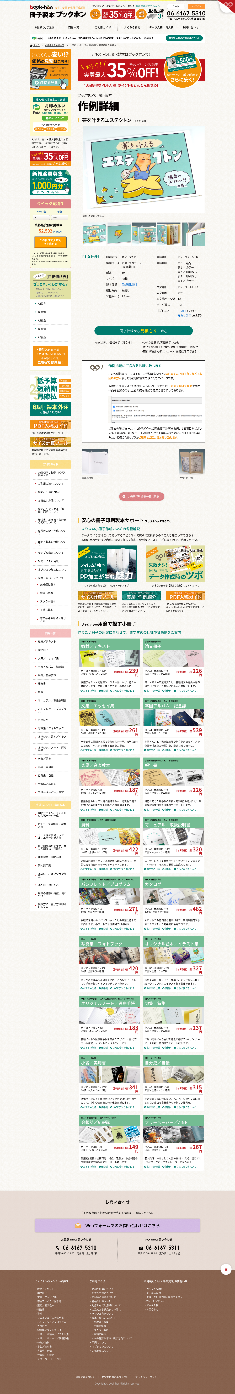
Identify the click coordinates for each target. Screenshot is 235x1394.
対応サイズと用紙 (48, 561)
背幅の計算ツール (101, 1301)
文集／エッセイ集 (48, 658)
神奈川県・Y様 (186, 477)
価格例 (104, 691)
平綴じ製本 (46, 609)
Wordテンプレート (156, 1301)
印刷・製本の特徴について (52, 543)
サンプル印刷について (51, 552)
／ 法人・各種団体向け (170, 701)
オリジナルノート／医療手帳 (52, 749)
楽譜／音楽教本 (47, 675)
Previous (88, 171)
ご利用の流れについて (51, 483)
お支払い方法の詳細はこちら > (184, 38)
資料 (40, 692)
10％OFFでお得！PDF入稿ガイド (52, 473)
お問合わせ (152, 1309)
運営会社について (85, 1377)
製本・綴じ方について (51, 578)
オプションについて (103, 1346)
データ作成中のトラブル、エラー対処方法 (51, 836)
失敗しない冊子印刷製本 (50, 805)
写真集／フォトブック (51, 728)
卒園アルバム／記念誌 (51, 666)
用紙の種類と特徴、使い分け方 (52, 894)
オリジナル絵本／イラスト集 (52, 738)
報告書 (42, 683)
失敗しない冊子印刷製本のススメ (164, 1297)
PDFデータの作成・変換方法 (52, 825)
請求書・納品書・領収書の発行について (52, 521)
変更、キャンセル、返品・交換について (51, 510)
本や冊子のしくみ (48, 885)
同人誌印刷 (44, 865)
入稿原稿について (101, 1351)
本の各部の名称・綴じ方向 (53, 619)
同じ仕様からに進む (144, 330)
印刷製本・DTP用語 (49, 857)
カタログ (43, 720)
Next (199, 171)
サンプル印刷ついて (103, 1313)
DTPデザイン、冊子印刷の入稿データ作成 (52, 814)
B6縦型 (42, 329)
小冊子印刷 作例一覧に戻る (143, 496)
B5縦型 (42, 312)
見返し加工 (184, 315)
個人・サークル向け (89, 939)
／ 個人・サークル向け (125, 879)
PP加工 (182, 311)
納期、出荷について (49, 492)
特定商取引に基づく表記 (115, 1377)
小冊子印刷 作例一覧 (54, 45)
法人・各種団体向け (153, 879)
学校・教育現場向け (89, 641)
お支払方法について (103, 1293)
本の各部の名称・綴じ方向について (113, 1338)
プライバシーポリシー (147, 1377)
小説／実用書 (46, 767)
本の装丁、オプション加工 (52, 875)
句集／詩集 (44, 758)
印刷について (99, 1342)
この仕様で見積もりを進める (50, 242)
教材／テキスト (47, 641)
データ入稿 (152, 1305)
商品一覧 (50, 633)
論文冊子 (43, 650)
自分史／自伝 (46, 775)
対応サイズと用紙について (106, 1305)
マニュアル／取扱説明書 (52, 700)
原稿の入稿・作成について (52, 532)
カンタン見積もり (156, 1289)
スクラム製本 (48, 601)
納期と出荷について (103, 1289)
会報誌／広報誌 (47, 784)
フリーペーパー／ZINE (51, 792)
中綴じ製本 (46, 593)
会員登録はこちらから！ (149, 6)
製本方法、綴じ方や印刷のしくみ (52, 905)
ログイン (196, 6)
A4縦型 (42, 303)
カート (175, 6)
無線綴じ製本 (48, 584)
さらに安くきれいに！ (123, 691)
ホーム (36, 45)
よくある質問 (153, 1293)
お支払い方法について (51, 500)
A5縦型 (42, 320)
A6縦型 (42, 337)
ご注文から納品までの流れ (106, 1309)
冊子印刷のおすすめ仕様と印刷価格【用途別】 (52, 847)
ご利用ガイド (50, 464)
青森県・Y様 (87, 477)
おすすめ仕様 (89, 691)
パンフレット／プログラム (52, 710)
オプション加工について (52, 569)
